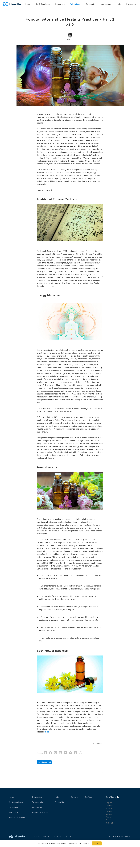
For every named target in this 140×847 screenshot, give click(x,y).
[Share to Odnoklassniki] (75, 752)
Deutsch (109, 805)
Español (109, 811)
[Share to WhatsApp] (80, 752)
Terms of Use (57, 836)
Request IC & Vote (40, 812)
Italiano (109, 814)
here (47, 732)
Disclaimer (36, 836)
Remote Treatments (17, 817)
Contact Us (59, 802)
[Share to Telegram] (70, 752)
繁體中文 (109, 823)
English (109, 802)
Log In (73, 802)
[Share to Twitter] (45, 752)
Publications (37, 797)
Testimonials (37, 802)
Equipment (13, 807)
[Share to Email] (55, 752)
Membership (14, 812)
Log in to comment (44, 762)
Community (37, 807)
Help (57, 797)
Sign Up (74, 797)
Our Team (89, 797)
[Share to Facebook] (50, 752)
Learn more (85, 843)
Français (109, 808)
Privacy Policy (46, 836)
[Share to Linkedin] (60, 752)
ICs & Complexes (16, 802)
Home (11, 797)
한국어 (108, 820)
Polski (108, 817)
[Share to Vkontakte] (65, 752)
